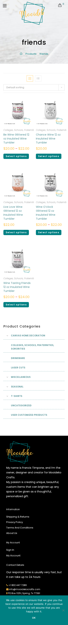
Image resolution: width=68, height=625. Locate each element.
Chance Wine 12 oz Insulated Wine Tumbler (48, 138)
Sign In (10, 550)
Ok (34, 617)
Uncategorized (21, 405)
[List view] (38, 78)
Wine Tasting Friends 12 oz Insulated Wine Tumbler (17, 287)
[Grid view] (30, 78)
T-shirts (16, 396)
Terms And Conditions (19, 527)
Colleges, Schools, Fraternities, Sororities (25, 130)
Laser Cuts (18, 367)
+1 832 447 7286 (17, 585)
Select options (16, 156)
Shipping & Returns (17, 516)
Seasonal (17, 386)
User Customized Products (29, 414)
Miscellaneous (21, 377)
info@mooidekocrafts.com (24, 589)
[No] (63, 610)
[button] (51, 75)
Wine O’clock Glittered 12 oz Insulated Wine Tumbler (45, 213)
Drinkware (18, 358)
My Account (13, 555)
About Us (11, 533)
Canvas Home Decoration (28, 335)
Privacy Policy (14, 522)
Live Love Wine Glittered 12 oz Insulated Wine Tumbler (13, 213)
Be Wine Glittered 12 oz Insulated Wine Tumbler (16, 138)
